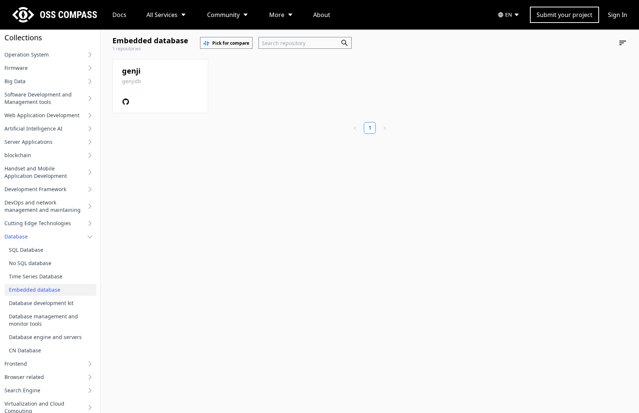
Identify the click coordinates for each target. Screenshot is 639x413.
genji (131, 71)
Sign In (617, 15)
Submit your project (564, 15)
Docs (119, 15)
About (321, 15)
